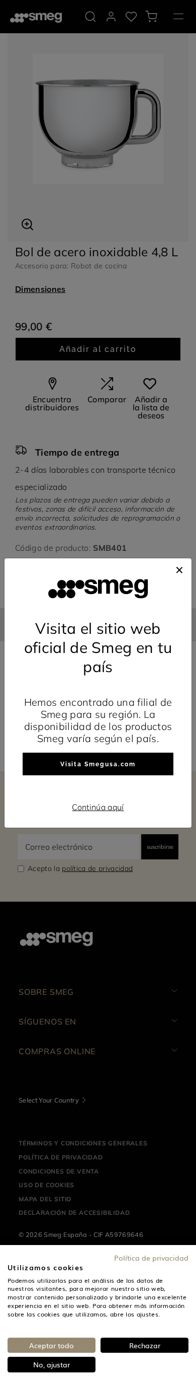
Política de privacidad (151, 1258)
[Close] (179, 568)
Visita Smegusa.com (98, 764)
